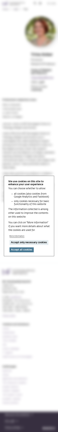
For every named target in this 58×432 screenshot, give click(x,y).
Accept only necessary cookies (29, 242)
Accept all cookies (21, 250)
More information (16, 236)
